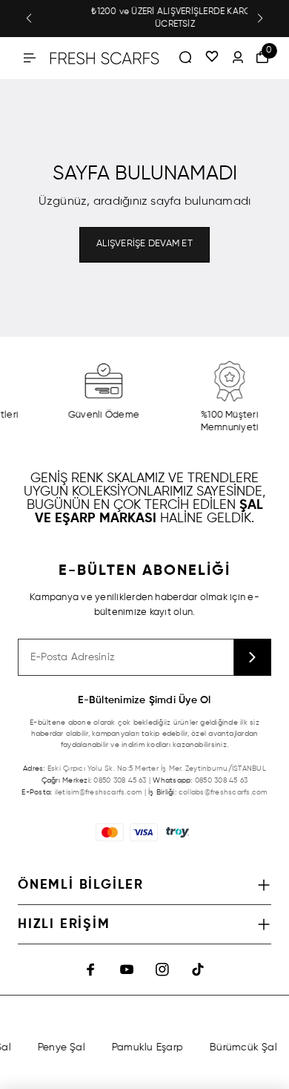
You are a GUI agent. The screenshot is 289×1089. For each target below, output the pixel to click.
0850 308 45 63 (119, 780)
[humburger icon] (29, 58)
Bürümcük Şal (241, 1047)
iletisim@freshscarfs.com (98, 792)
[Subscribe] (252, 657)
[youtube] (126, 969)
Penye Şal (59, 1047)
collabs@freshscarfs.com (223, 792)
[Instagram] (162, 969)
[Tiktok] (198, 969)
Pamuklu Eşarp (145, 1047)
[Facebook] (91, 969)
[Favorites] (212, 58)
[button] (29, 18)
